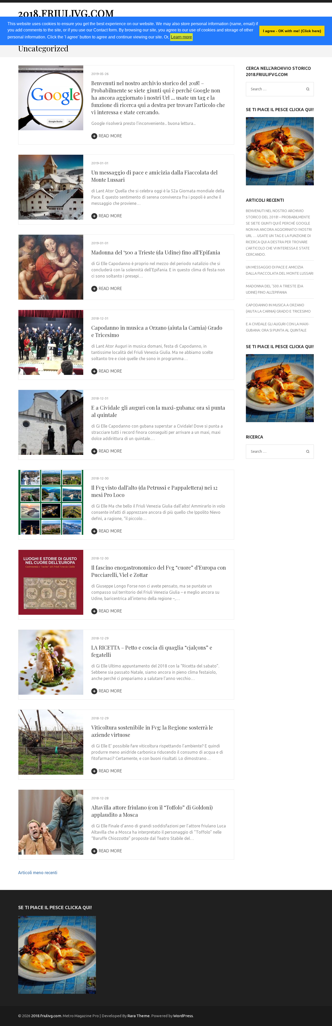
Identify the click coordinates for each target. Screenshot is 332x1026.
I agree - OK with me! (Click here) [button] (292, 31)
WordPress (183, 1016)
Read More (110, 135)
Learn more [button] (181, 37)
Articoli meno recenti (37, 872)
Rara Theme (138, 1016)
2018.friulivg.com (66, 13)
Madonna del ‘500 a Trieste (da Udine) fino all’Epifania (155, 252)
